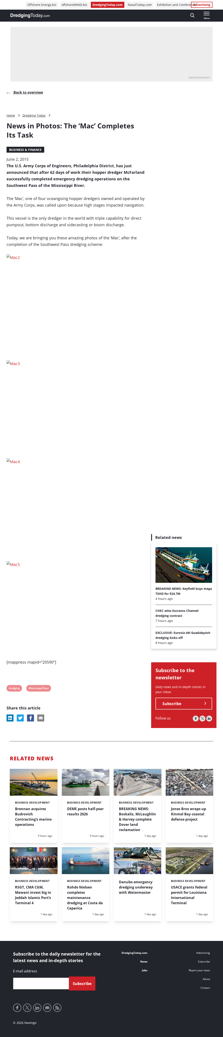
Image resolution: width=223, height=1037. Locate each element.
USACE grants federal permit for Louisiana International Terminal (189, 895)
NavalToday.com (140, 5)
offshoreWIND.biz (74, 5)
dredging (14, 689)
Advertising (201, 5)
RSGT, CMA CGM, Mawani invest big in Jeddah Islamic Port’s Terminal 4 (33, 895)
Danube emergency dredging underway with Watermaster (136, 887)
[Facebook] (196, 718)
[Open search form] (192, 16)
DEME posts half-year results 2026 (85, 811)
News (143, 961)
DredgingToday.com (108, 5)
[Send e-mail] (47, 1008)
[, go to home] (30, 15)
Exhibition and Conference (176, 5)
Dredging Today (34, 115)
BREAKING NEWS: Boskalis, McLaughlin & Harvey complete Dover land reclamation (137, 819)
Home (11, 115)
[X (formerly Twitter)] (202, 718)
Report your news (199, 970)
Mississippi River (38, 689)
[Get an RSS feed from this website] (57, 1008)
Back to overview (28, 92)
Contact (205, 988)
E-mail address (25, 971)
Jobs (144, 970)
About (206, 979)
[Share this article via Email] (40, 717)
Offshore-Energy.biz (41, 5)
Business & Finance (25, 150)
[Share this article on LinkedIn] (10, 717)
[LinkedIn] (209, 718)
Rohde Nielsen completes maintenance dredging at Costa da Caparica (85, 898)
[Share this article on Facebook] (30, 717)
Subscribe (171, 703)
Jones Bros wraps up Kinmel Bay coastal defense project (188, 814)
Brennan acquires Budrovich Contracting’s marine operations (33, 816)
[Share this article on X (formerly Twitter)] (20, 717)
